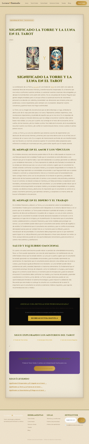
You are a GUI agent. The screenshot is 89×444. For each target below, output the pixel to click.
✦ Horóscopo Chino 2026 (44, 340)
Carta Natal (43, 3)
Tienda (64, 3)
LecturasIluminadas (11, 3)
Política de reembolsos (53, 424)
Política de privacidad (53, 421)
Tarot (52, 87)
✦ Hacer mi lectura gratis (44, 368)
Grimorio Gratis (54, 3)
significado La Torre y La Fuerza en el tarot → (25, 387)
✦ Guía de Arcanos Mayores (68, 340)
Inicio (26, 3)
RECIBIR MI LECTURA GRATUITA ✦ (44, 318)
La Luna (36, 87)
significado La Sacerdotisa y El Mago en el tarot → (27, 390)
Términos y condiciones (53, 418)
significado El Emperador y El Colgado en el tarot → (28, 383)
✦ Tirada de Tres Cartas (20, 340)
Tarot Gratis (34, 3)
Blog (69, 3)
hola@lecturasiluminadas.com (75, 425)
